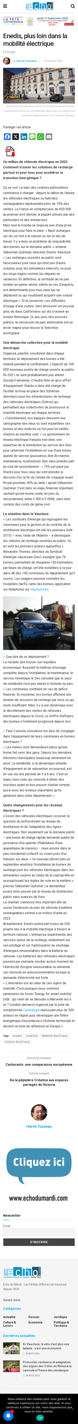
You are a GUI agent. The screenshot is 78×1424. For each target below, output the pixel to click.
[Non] (73, 1409)
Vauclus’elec (39, 589)
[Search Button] (73, 6)
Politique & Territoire (61, 1324)
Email (6, 1226)
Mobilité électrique (54, 1035)
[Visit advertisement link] (39, 24)
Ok (40, 1417)
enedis (17, 1035)
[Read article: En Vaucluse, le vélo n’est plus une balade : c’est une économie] (11, 1348)
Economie (35, 1322)
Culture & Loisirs (9, 1324)
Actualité (9, 1317)
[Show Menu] (5, 6)
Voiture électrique (17, 1041)
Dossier (34, 1317)
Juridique (60, 1317)
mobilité (32, 1035)
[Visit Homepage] (39, 6)
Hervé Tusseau (27, 60)
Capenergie (31, 1010)
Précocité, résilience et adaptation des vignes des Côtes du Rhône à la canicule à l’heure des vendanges (47, 1366)
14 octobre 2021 (53, 60)
